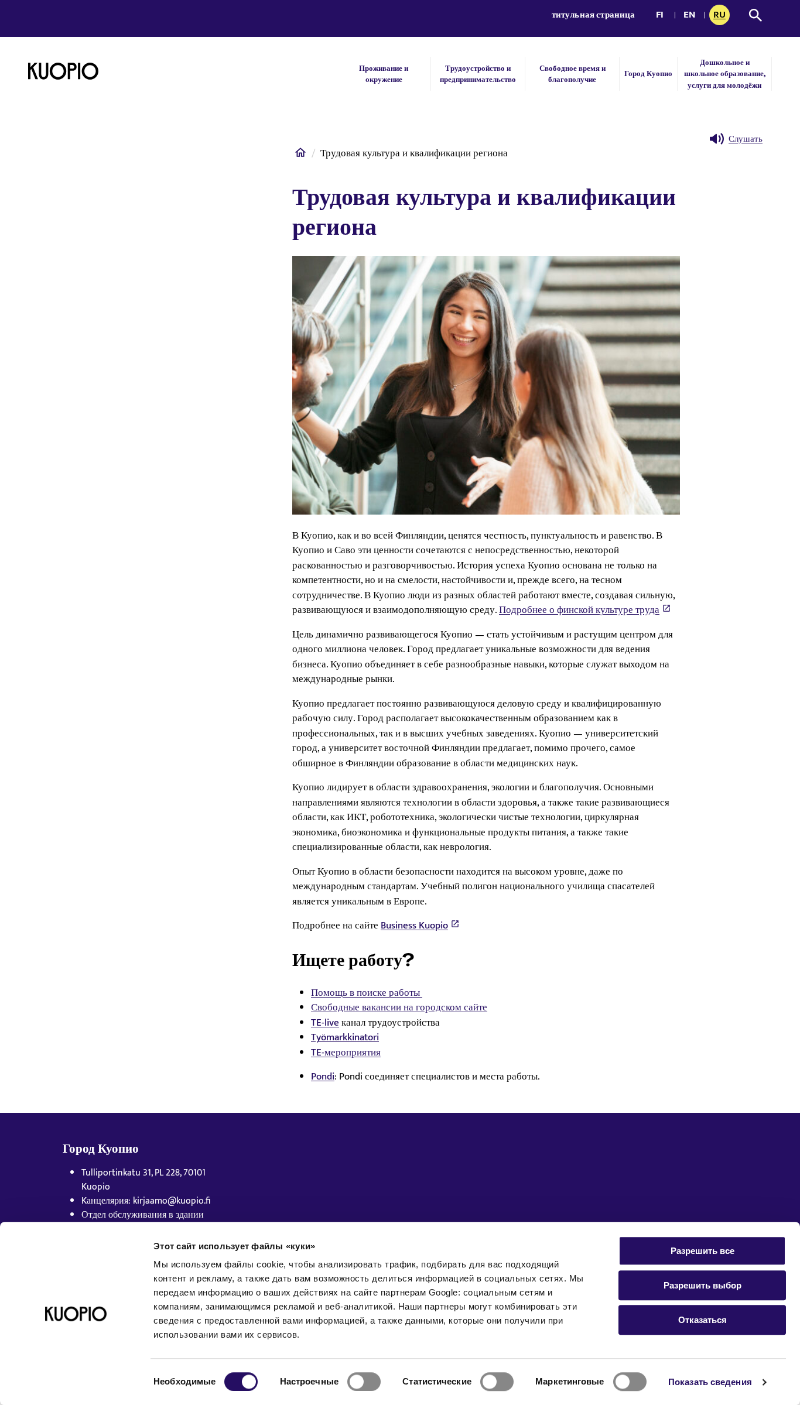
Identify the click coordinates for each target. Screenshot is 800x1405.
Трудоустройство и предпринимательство (478, 73)
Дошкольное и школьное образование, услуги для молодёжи (724, 73)
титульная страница (593, 15)
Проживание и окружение (383, 73)
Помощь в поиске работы (366, 993)
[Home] (300, 155)
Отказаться (702, 1320)
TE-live (325, 1023)
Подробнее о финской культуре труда (579, 610)
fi (662, 15)
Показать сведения (710, 1382)
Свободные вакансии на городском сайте (399, 1007)
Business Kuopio (414, 925)
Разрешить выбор (702, 1285)
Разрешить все (702, 1251)
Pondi (322, 1076)
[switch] (364, 1381)
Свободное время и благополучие (572, 73)
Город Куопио (648, 73)
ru (721, 15)
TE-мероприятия (346, 1052)
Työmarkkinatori (345, 1037)
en (691, 15)
